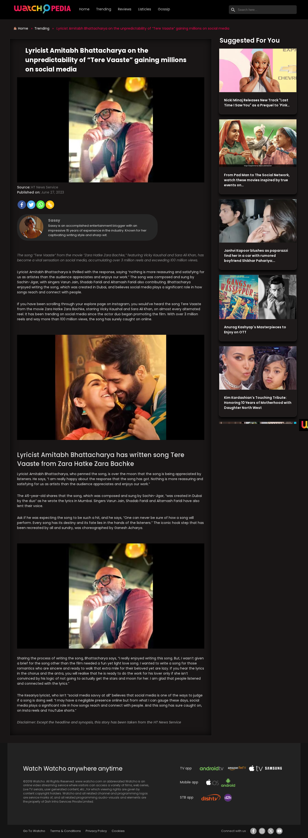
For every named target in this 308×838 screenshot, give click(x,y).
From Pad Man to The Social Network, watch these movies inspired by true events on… (257, 180)
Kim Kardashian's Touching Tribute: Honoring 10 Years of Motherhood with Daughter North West (257, 402)
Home (84, 9)
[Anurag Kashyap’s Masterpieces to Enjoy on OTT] (257, 297)
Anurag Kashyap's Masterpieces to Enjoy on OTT (255, 330)
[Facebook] (22, 204)
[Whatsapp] (40, 204)
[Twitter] (31, 204)
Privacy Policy (96, 831)
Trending (103, 9)
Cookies (118, 831)
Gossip (164, 9)
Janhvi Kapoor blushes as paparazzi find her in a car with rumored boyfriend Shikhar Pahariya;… (256, 255)
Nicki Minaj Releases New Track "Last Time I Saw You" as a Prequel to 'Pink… (257, 103)
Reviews (124, 9)
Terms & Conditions (65, 831)
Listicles (144, 9)
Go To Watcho (34, 831)
